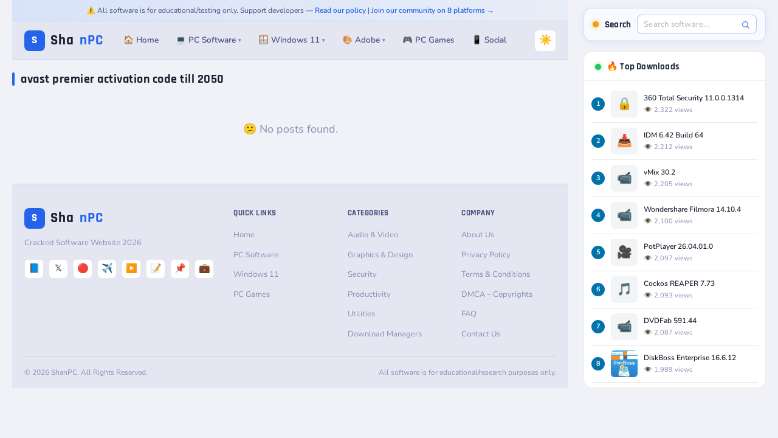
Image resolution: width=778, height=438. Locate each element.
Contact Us (480, 333)
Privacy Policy (486, 254)
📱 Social (489, 40)
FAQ (469, 313)
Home (244, 234)
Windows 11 (256, 274)
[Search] (745, 24)
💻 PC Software (208, 40)
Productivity (369, 294)
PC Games (251, 294)
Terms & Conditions (495, 274)
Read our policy (340, 10)
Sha (67, 40)
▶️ (131, 268)
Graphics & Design (380, 254)
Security (362, 274)
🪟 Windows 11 (291, 40)
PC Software (255, 254)
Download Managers (385, 333)
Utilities (361, 313)
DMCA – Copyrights (496, 294)
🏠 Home (141, 40)
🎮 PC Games (428, 40)
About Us (477, 234)
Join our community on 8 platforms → (432, 10)
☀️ (545, 40)
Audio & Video (373, 234)
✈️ (107, 268)
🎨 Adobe (363, 40)
